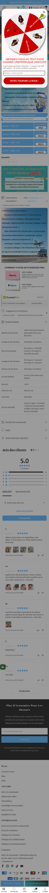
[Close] (44, 12)
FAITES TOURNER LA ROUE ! (24, 80)
